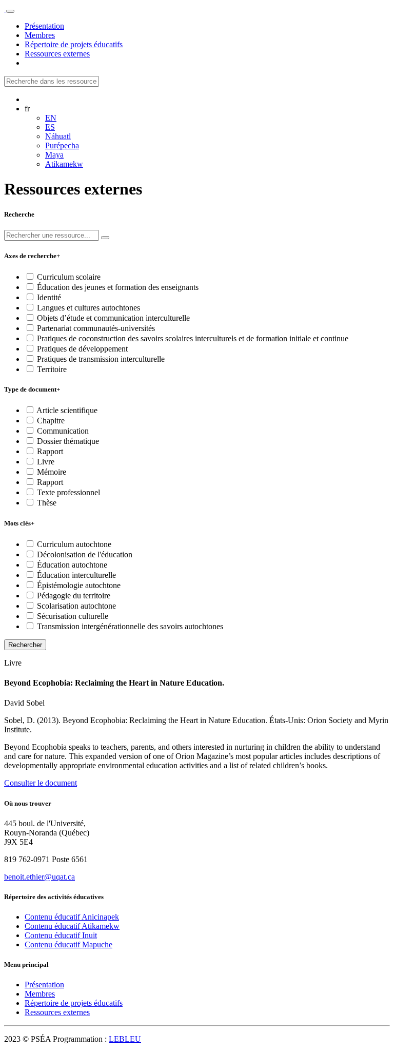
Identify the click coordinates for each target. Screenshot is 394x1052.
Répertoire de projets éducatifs (74, 1003)
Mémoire (50, 471)
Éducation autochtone (71, 564)
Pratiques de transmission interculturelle (100, 359)
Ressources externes (57, 1012)
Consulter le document (40, 782)
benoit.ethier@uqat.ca (39, 876)
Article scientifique (66, 410)
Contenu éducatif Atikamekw (72, 926)
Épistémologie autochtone (78, 585)
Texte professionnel (67, 492)
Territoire (51, 369)
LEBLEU (125, 1039)
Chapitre (50, 420)
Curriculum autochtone (73, 544)
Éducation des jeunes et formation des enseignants (117, 287)
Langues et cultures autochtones (87, 307)
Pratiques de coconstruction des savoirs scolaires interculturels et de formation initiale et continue (191, 338)
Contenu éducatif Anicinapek (72, 916)
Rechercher (25, 645)
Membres (40, 993)
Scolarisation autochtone (75, 605)
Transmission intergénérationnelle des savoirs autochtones (129, 626)
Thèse (45, 502)
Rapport (49, 451)
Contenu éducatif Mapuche (68, 944)
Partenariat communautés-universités (95, 328)
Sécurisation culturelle (71, 616)
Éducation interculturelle (75, 575)
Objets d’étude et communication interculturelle (112, 318)
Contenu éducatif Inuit (61, 935)
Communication (62, 430)
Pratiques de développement (81, 348)
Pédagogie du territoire (72, 595)
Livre (44, 461)
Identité (48, 297)
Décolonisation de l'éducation (83, 554)
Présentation (44, 984)
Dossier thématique (67, 441)
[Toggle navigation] (10, 11)
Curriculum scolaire (68, 276)
